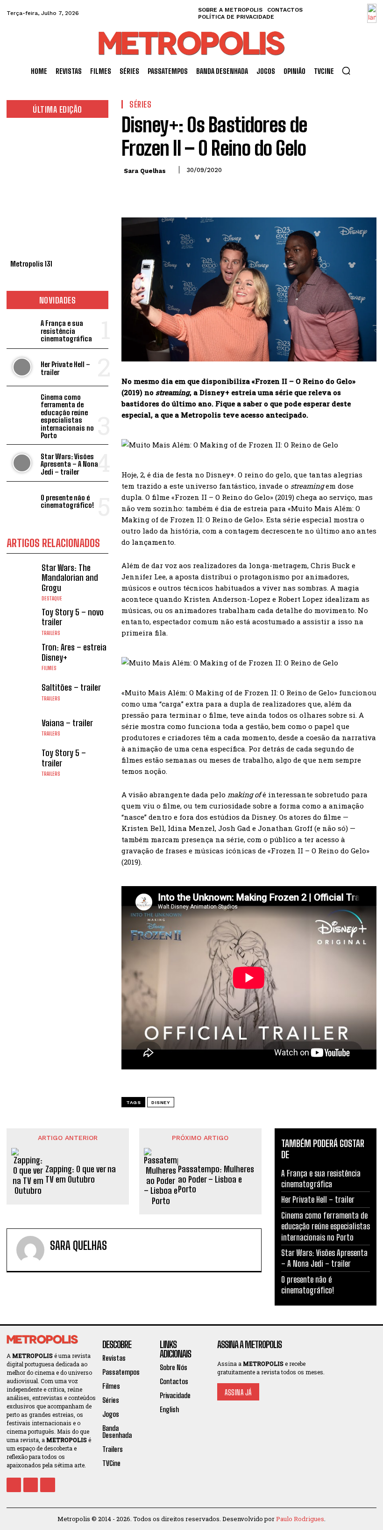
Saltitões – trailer (71, 687)
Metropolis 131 (31, 264)
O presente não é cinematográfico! (67, 501)
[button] (346, 70)
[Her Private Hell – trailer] (22, 367)
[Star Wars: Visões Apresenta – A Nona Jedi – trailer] (22, 463)
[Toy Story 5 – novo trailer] (22, 621)
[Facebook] (130, 190)
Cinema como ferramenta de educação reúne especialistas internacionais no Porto (67, 416)
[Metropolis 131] (57, 191)
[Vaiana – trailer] (22, 727)
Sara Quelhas (145, 170)
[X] (152, 190)
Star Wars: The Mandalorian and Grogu (70, 578)
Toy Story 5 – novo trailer (73, 617)
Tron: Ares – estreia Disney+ (74, 652)
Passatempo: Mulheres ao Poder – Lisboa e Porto (216, 1179)
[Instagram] (30, 1485)
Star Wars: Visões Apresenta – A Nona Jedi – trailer (69, 464)
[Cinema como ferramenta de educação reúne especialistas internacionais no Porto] (22, 405)
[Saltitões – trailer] (22, 692)
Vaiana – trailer (67, 723)
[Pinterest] (173, 190)
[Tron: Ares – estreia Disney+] (22, 657)
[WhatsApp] (195, 190)
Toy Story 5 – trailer (64, 758)
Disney (160, 1102)
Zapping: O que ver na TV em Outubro (80, 1174)
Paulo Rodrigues (300, 1519)
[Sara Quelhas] (30, 1250)
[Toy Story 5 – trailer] (22, 762)
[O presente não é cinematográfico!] (22, 500)
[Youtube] (47, 1485)
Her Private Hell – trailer (65, 368)
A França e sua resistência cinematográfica (66, 331)
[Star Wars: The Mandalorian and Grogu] (22, 578)
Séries (140, 104)
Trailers (51, 633)
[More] (217, 190)
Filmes (49, 668)
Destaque (52, 598)
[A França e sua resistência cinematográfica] (22, 330)
